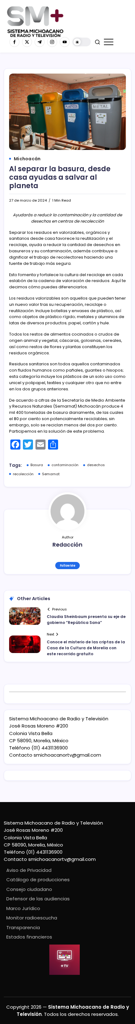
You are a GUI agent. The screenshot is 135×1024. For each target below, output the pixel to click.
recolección (23, 473)
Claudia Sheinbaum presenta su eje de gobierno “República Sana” (86, 619)
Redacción (67, 544)
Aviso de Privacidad (28, 870)
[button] (82, 42)
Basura (36, 464)
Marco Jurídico (23, 908)
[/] (27, 42)
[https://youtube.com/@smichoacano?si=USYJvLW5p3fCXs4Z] (65, 42)
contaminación (64, 464)
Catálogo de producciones (38, 879)
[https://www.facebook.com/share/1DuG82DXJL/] (14, 42)
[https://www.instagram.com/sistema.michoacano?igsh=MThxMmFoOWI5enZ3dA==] (52, 42)
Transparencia (23, 927)
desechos (96, 464)
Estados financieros (29, 937)
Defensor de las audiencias (38, 898)
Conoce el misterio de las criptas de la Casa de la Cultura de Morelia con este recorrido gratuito (86, 647)
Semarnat (51, 473)
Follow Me (67, 565)
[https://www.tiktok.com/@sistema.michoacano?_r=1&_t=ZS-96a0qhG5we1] (40, 42)
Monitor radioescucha (31, 917)
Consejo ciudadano (29, 889)
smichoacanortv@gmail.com (67, 755)
